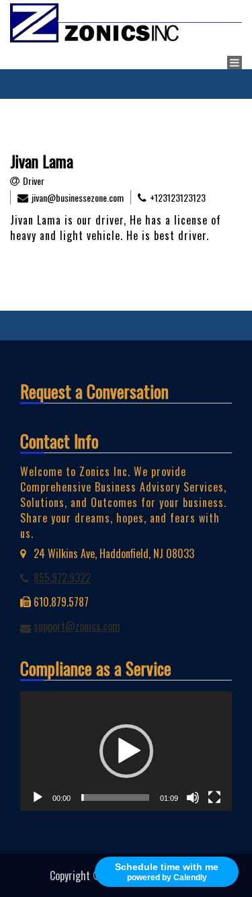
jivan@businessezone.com (78, 197)
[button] (126, 751)
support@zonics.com (77, 626)
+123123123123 (178, 197)
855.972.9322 (62, 578)
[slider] (115, 797)
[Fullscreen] (214, 797)
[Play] (37, 797)
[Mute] (193, 797)
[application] (126, 750)
